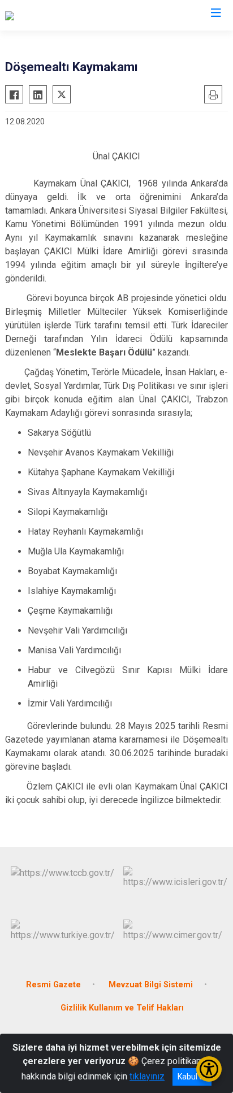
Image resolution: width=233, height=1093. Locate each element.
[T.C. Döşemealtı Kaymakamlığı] (64, 15)
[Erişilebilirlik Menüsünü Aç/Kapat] (209, 1069)
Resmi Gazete (53, 985)
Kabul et (192, 1076)
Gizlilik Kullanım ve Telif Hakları (122, 1008)
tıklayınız (147, 1076)
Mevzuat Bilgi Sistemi (151, 985)
